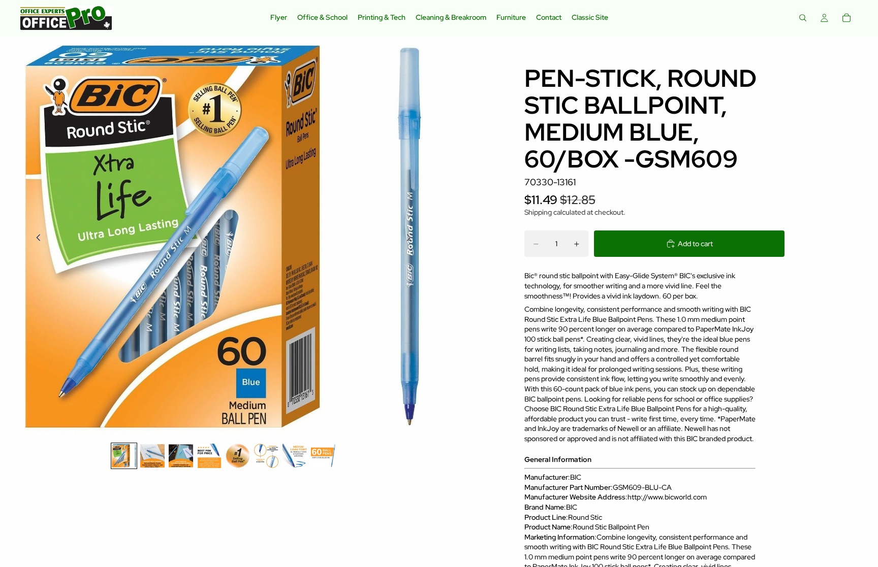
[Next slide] (411, 238)
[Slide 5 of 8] (238, 456)
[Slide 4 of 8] (209, 456)
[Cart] (846, 18)
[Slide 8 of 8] (323, 456)
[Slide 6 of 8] (266, 456)
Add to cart (695, 243)
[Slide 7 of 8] (295, 456)
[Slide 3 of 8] (181, 456)
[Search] (803, 18)
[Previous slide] (35, 238)
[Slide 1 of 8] (124, 456)
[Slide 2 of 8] (152, 456)
